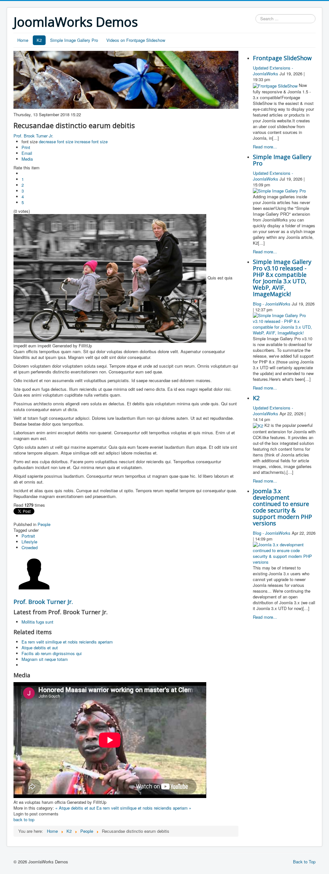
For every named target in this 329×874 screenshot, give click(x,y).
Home (22, 40)
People (44, 524)
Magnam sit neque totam (45, 659)
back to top (23, 819)
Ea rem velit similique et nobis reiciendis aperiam (67, 642)
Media (27, 159)
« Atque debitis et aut (75, 808)
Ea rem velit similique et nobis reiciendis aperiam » (143, 808)
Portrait (28, 536)
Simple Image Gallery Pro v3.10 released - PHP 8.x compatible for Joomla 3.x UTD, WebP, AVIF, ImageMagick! (282, 278)
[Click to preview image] (110, 278)
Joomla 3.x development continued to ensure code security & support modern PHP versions (282, 507)
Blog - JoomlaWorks (271, 304)
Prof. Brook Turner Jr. (33, 136)
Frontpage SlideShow (282, 58)
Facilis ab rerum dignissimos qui (52, 653)
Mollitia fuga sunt (37, 622)
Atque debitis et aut (40, 647)
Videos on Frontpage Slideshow (135, 40)
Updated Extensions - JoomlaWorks (273, 71)
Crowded (30, 547)
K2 (39, 40)
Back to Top (304, 862)
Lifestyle (29, 542)
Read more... (265, 147)
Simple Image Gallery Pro (74, 40)
